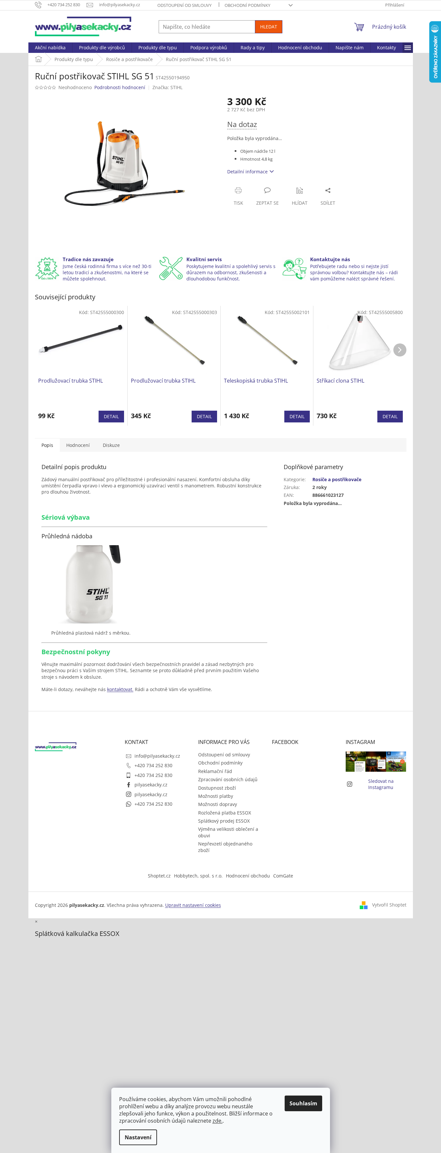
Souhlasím (303, 1103)
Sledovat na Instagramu (381, 784)
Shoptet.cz (159, 876)
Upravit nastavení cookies (193, 905)
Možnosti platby (215, 796)
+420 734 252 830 (153, 765)
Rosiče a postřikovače (336, 479)
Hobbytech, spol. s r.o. (198, 876)
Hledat (268, 27)
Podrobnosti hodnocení (119, 87)
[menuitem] (50, 47)
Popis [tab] (47, 445)
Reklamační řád (215, 771)
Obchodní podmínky (247, 5)
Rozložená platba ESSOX (224, 813)
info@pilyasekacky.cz (157, 756)
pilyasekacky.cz (150, 785)
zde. (218, 1120)
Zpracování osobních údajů (228, 779)
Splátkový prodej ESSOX (224, 821)
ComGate (283, 876)
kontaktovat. (120, 689)
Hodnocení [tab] (78, 445)
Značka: (167, 87)
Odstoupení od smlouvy (184, 5)
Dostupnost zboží (217, 788)
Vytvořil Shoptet (389, 905)
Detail (111, 416)
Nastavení (138, 1137)
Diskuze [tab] (111, 445)
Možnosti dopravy (217, 804)
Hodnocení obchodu (248, 876)
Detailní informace (247, 171)
